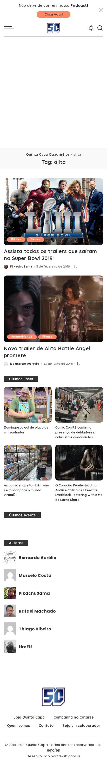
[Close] (101, 10)
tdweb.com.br (68, 756)
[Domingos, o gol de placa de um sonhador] (28, 405)
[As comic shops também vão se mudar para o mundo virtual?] (28, 462)
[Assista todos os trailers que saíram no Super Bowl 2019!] (53, 211)
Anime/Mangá (22, 336)
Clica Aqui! (53, 14)
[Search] (100, 28)
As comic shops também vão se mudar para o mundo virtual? (26, 490)
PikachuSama (21, 266)
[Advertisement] (53, 92)
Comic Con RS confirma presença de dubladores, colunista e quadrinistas (75, 432)
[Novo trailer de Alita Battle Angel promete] (53, 309)
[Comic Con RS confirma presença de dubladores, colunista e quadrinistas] (79, 405)
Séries (35, 239)
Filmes (16, 239)
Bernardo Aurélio (24, 363)
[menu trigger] (10, 28)
